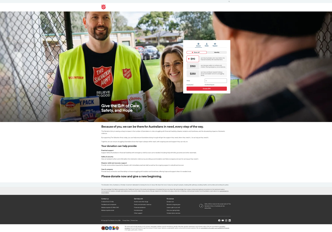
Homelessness (138, 210)
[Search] (229, 1)
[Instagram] (226, 220)
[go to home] (103, 7)
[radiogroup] (207, 66)
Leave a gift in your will (173, 207)
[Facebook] (219, 220)
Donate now (170, 201)
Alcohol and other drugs (141, 201)
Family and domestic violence (142, 204)
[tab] (197, 52)
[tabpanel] (207, 69)
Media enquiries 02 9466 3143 (110, 207)
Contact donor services (173, 213)
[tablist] (207, 45)
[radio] (207, 59)
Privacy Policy (126, 220)
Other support (138, 213)
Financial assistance (140, 207)
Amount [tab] (198, 46)
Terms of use (134, 220)
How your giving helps (173, 210)
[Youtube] (223, 220)
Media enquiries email (107, 210)
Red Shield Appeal (209, 84)
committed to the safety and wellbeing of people (215, 228)
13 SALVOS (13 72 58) (107, 201)
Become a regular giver (173, 204)
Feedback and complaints (108, 204)
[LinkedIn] (230, 220)
